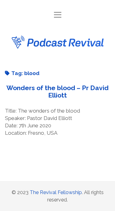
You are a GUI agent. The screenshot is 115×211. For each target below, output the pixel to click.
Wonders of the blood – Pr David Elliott (57, 91)
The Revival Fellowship (56, 192)
